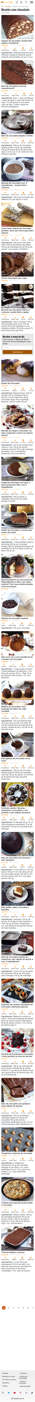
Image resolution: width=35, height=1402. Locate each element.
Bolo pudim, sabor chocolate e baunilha (15, 908)
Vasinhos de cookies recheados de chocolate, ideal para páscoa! (17, 1005)
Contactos (23, 1373)
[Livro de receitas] (17, 2)
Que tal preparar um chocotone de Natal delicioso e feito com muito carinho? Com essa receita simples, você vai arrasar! (17, 583)
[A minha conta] (21, 2)
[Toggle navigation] (31, 2)
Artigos (4, 1386)
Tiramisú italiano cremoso (13, 1252)
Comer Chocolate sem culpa (14, 278)
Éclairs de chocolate (10, 383)
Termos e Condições (22, 1382)
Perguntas (5, 1383)
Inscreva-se (17, 352)
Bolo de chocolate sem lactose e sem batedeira (16, 859)
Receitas (5, 1373)
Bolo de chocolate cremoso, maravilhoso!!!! (14, 87)
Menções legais (25, 1386)
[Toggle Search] (26, 2)
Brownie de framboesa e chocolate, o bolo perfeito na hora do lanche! (17, 1055)
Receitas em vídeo (8, 1376)
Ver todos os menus (9, 1379)
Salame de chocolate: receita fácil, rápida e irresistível (16, 42)
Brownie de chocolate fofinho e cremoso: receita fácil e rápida (15, 311)
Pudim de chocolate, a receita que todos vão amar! (16, 531)
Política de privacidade (23, 1377)
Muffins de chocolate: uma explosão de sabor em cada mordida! (13, 708)
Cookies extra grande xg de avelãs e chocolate (17, 1204)
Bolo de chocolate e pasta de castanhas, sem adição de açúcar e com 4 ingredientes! (17, 959)
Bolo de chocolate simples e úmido (17, 136)
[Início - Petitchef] (2, 6)
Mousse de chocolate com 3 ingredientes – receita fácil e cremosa (14, 185)
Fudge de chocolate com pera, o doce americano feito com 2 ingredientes (15, 484)
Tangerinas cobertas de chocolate (16, 1153)
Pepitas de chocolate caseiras (14, 618)
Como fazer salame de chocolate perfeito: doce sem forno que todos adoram (17, 230)
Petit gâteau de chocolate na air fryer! (15, 759)
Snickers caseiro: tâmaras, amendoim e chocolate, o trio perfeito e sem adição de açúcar (15, 810)
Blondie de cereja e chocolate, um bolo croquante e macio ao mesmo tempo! (17, 433)
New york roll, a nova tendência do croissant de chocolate (17, 658)
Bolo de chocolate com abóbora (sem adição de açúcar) (15, 1105)
